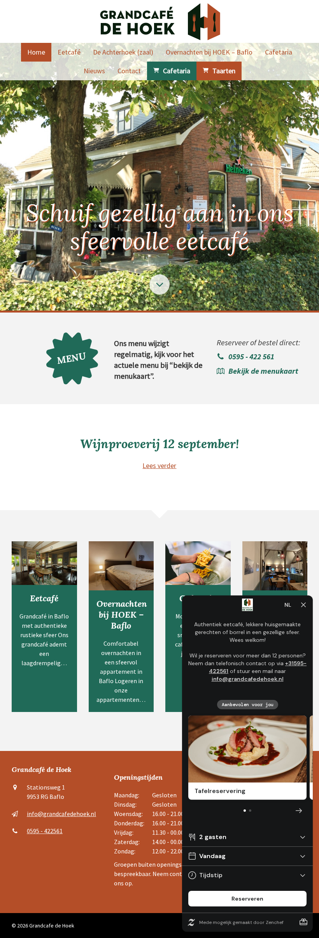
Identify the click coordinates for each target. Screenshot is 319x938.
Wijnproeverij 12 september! (159, 444)
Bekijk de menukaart (263, 371)
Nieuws (94, 70)
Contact (129, 70)
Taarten (223, 70)
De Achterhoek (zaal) (123, 52)
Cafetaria (278, 52)
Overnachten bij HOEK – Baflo (209, 52)
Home (36, 52)
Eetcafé (69, 52)
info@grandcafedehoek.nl (61, 814)
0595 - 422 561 (251, 356)
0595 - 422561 (45, 831)
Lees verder (159, 465)
